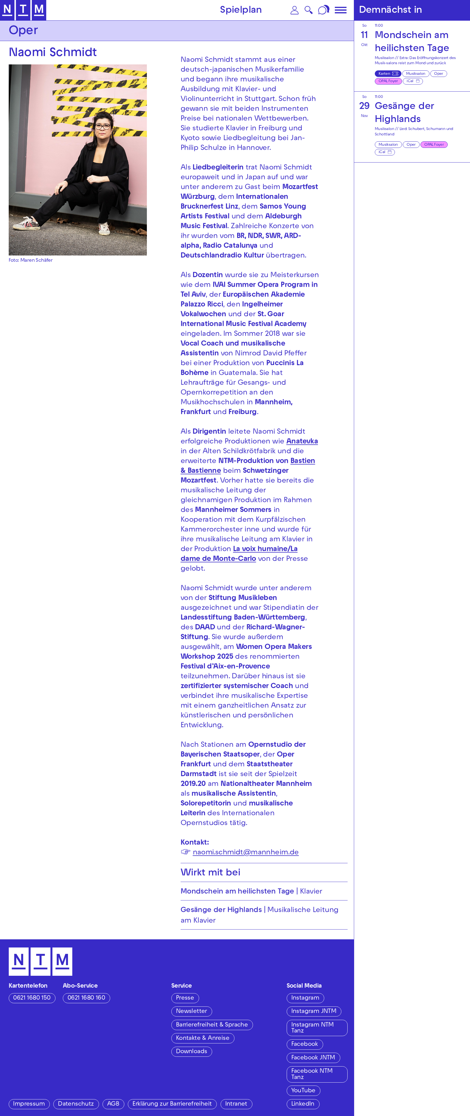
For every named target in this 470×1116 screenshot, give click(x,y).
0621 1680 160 (86, 998)
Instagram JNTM (313, 1012)
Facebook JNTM (313, 1058)
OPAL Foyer (388, 81)
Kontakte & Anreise (202, 1039)
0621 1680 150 (31, 998)
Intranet (236, 1104)
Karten (384, 74)
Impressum (29, 1104)
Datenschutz (76, 1104)
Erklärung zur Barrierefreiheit (172, 1104)
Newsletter (191, 1012)
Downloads (191, 1052)
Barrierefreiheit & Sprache (212, 1025)
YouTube (303, 1091)
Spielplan (241, 10)
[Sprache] (324, 10)
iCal (410, 81)
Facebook (304, 1045)
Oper (438, 74)
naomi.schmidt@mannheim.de (246, 853)
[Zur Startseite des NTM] (23, 10)
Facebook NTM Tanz (312, 1075)
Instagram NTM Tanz (312, 1028)
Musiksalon (415, 74)
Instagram (305, 998)
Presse (185, 998)
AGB (113, 1104)
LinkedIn (302, 1104)
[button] (294, 10)
